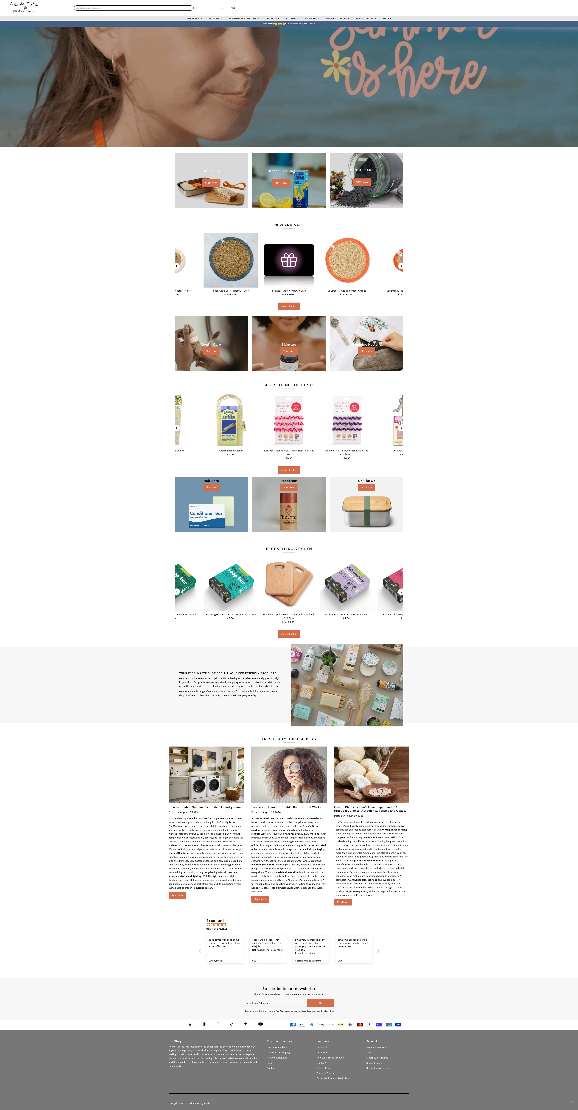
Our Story (322, 1052)
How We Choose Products (331, 1057)
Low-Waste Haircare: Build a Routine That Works (286, 807)
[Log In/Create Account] (223, 8)
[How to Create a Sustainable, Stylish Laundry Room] (206, 774)
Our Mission (323, 1047)
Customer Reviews (277, 1047)
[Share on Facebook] (218, 1025)
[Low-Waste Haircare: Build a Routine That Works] (289, 774)
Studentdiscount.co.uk (378, 1067)
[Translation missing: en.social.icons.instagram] (204, 1025)
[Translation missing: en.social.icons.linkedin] (189, 1025)
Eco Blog (321, 1062)
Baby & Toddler (365, 18)
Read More (177, 895)
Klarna (369, 1052)
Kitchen (291, 18)
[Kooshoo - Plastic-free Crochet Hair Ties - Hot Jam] (288, 420)
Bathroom (311, 18)
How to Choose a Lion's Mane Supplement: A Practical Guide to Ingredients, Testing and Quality (370, 808)
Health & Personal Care (243, 18)
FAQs (269, 1062)
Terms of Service (326, 1073)
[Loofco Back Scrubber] (231, 420)
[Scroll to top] (572, 1102)
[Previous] (176, 266)
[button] (60, 1082)
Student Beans (374, 1062)
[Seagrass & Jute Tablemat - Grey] (231, 260)
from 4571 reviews (216, 928)
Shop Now (211, 351)
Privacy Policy (324, 1067)
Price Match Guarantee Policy (333, 1078)
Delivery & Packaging (278, 1052)
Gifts (385, 18)
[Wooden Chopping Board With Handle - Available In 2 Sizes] (288, 583)
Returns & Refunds (277, 1057)
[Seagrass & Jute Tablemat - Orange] (346, 260)
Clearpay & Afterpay (377, 1057)
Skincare (214, 18)
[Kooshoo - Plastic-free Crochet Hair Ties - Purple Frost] (346, 420)
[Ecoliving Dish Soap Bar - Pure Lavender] (346, 583)
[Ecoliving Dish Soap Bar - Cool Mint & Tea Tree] (231, 583)
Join (320, 1003)
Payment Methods (376, 1047)
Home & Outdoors (336, 18)
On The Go (272, 18)
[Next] (401, 266)
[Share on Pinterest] (245, 1025)
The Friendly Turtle (200, 1103)
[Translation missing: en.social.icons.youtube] (260, 1025)
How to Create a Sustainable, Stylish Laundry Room (205, 807)
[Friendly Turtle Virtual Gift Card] (288, 260)
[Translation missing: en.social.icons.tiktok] (231, 1025)
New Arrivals (194, 18)
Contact (271, 1067)
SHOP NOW (211, 182)
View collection (289, 306)
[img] (290, 925)
